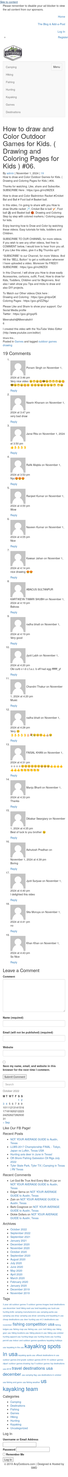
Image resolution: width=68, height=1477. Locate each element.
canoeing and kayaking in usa (50, 1315)
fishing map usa (20, 1329)
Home (61, 16)
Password (9, 1449)
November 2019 (20, 1293)
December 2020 (20, 1244)
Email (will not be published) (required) (28, 1032)
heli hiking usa (49, 1329)
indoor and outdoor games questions (29, 1340)
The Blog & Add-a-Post (51, 24)
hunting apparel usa (12, 1336)
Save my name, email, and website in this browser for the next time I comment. (29, 1068)
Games (10, 104)
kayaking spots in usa (32, 1350)
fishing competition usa (33, 1324)
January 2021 (18, 1240)
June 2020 (16, 1267)
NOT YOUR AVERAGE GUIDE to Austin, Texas (33, 1193)
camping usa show (28, 1315)
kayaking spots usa (26, 1355)
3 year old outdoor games (14, 1304)
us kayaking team (25, 1384)
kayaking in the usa (15, 1347)
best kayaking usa (43, 1308)
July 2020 (16, 1263)
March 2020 (17, 1278)
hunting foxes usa (45, 1336)
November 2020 (20, 1248)
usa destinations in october (49, 1374)
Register (63, 37)
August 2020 (18, 1259)
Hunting (10, 89)
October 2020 (18, 1252)
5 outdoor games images (38, 1304)
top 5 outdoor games (40, 1363)
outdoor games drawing (19, 1363)
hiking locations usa (20, 1332)
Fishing (10, 82)
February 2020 (19, 1282)
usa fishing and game (12, 1382)
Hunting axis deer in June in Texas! (31, 1154)
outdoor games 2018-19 (38, 1359)
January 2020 (18, 1285)
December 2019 (20, 1289)
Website (8, 1047)
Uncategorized (19, 1428)
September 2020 (20, 1255)
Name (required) (13, 1017)
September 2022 (20, 1233)
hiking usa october (55, 1332)
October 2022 (18, 1229)
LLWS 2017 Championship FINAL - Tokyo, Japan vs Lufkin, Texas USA (35, 1148)
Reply (13, 390)
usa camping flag (29, 1374)
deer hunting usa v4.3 (33, 1319)
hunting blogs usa (29, 1336)
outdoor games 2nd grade (14, 1359)
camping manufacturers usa (27, 1311)
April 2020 (16, 1274)
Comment (9, 976)
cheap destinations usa (13, 1319)
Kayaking (11, 97)
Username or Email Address (20, 1439)
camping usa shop (11, 1315)
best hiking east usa (25, 1308)
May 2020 (16, 1270)
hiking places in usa (38, 1332)
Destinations (13, 112)
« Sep (6, 1122)
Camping (11, 67)
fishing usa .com (35, 1329)
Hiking (9, 74)
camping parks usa (49, 1311)
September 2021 (20, 1237)
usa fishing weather (31, 1382)
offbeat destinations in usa (47, 1355)
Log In (61, 31)
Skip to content (9, 2)
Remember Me (15, 1454)
